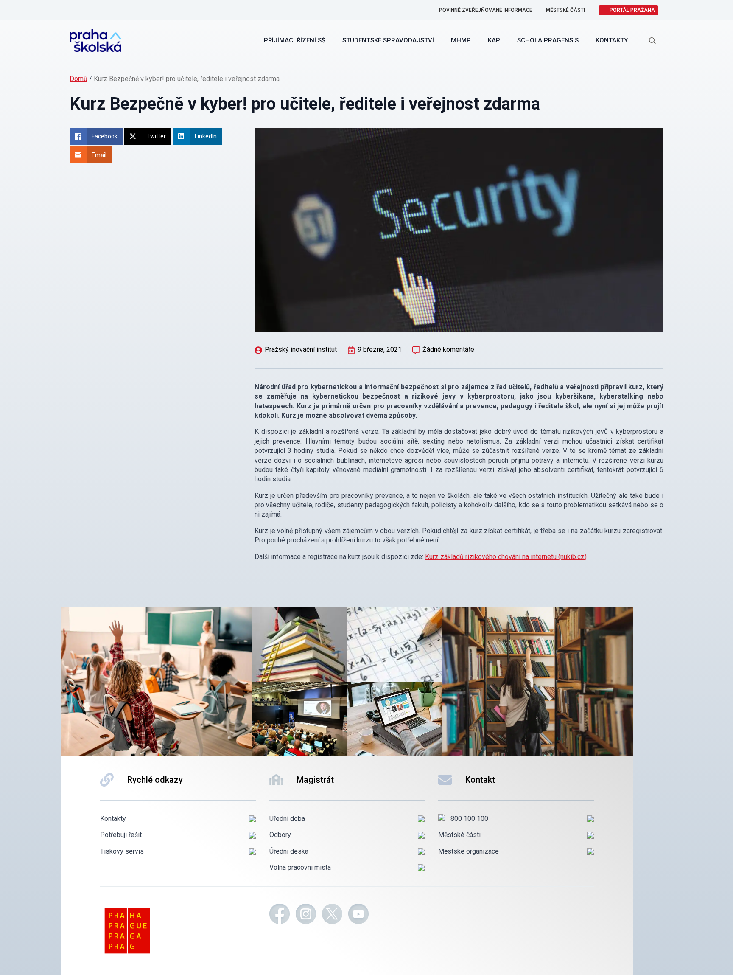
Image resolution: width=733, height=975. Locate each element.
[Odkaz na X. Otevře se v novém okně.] (332, 915)
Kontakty (612, 40)
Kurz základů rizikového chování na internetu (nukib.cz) (506, 557)
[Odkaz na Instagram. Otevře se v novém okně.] (306, 915)
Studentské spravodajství (388, 40)
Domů (78, 79)
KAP (494, 40)
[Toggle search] (652, 41)
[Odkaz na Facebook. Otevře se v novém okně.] (279, 915)
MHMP (461, 40)
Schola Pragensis (548, 40)
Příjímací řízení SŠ (294, 40)
